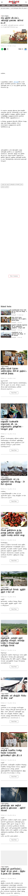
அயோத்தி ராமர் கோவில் (14, 184)
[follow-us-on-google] (25, 49)
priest (21, 184)
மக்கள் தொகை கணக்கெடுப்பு (17, 383)
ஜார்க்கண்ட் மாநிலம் (7, 820)
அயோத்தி (15, 82)
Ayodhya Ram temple (5, 184)
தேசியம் (8, 5)
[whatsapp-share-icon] (2, 50)
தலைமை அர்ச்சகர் (4, 186)
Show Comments (14, 276)
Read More (14, 392)
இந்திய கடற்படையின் (7, 883)
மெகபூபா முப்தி (10, 444)
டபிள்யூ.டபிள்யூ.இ (10, 709)
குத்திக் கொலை (17, 551)
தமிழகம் (3, 5)
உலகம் (13, 5)
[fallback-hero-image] (6, 312)
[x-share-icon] (5, 50)
